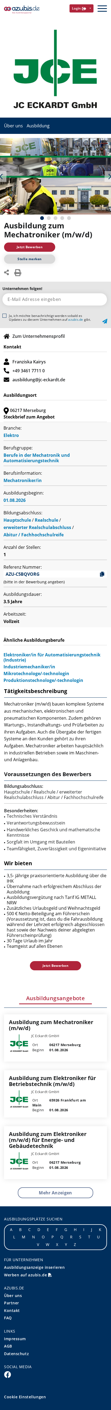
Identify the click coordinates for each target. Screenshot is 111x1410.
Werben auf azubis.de (26, 1274)
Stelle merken (29, 259)
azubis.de (75, 319)
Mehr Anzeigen (55, 1193)
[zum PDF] (17, 272)
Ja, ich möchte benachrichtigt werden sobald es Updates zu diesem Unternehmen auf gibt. (50, 318)
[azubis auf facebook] (7, 1374)
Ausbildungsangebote (55, 998)
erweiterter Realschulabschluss (37, 527)
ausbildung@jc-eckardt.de (38, 379)
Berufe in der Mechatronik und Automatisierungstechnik (37, 458)
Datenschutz (16, 1353)
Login (77, 8)
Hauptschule (17, 520)
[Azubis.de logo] (22, 9)
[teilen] (6, 272)
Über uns (13, 125)
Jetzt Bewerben (30, 247)
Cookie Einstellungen (25, 1396)
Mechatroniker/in (23, 480)
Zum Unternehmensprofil (38, 336)
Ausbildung (38, 125)
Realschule (46, 520)
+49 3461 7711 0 (28, 370)
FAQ (8, 1317)
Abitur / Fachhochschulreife (34, 535)
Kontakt (12, 1310)
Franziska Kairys (29, 361)
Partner (11, 1302)
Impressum (15, 1338)
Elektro (11, 435)
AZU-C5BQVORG (23, 574)
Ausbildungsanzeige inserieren (34, 1267)
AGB (8, 1346)
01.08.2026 (15, 500)
